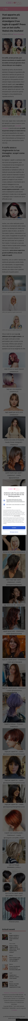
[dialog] (14, 510)
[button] (14, 508)
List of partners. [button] (17, 515)
